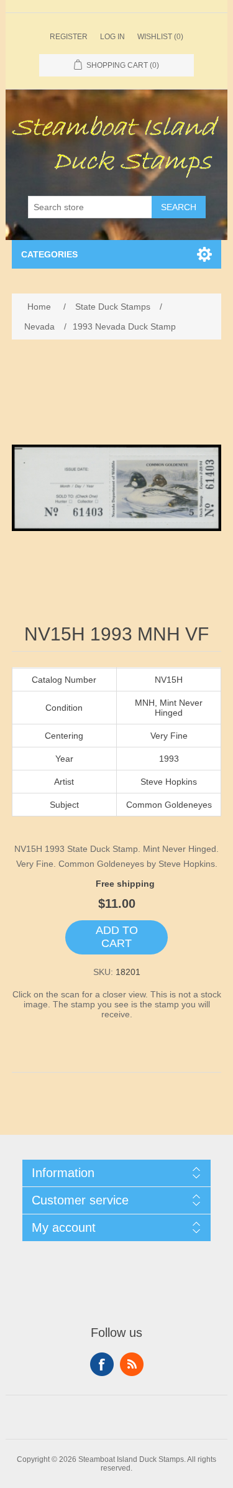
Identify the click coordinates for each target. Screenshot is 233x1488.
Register (69, 36)
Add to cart (117, 937)
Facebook (102, 1364)
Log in (112, 36)
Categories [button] (49, 254)
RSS (132, 1364)
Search (178, 207)
